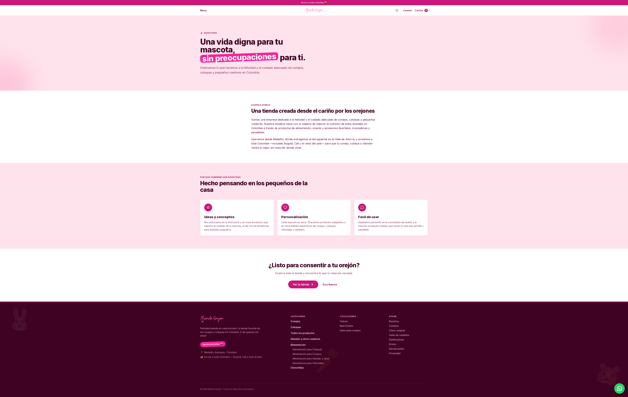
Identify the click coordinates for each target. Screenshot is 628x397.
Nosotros (394, 321)
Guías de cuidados (399, 335)
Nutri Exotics (346, 325)
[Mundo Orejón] (314, 10)
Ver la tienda (301, 284)
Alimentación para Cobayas (307, 349)
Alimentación (298, 344)
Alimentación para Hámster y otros (311, 358)
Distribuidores (396, 339)
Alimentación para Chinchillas (308, 363)
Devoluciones (396, 348)
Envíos (392, 344)
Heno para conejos (350, 330)
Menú (203, 10)
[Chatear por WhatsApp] (619, 388)
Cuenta (407, 10)
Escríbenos (330, 284)
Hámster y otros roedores (305, 339)
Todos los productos (302, 333)
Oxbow (344, 321)
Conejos (295, 321)
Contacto (394, 325)
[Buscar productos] (397, 10)
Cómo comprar (397, 330)
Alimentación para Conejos (307, 354)
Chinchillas (297, 367)
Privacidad (395, 353)
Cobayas (296, 327)
